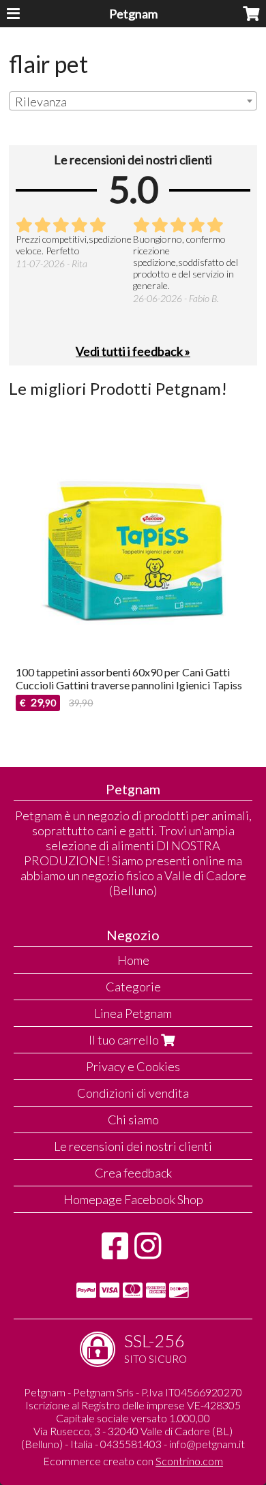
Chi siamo (133, 1119)
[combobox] (132, 100)
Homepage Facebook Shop (133, 1199)
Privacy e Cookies (133, 1066)
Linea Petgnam (133, 1013)
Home (133, 959)
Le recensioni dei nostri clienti (133, 1146)
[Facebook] (115, 1252)
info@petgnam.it (207, 1443)
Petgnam (133, 13)
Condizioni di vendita (133, 1092)
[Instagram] (147, 1252)
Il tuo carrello (125, 1039)
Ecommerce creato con (133, 1460)
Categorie (133, 986)
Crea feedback (133, 1172)
